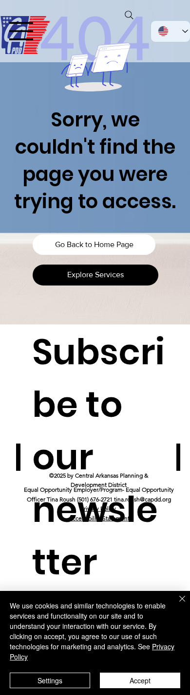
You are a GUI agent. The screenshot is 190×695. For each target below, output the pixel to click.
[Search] (129, 15)
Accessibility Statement (99, 518)
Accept (140, 680)
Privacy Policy (98, 508)
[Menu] (21, 31)
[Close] (176, 604)
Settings (50, 680)
